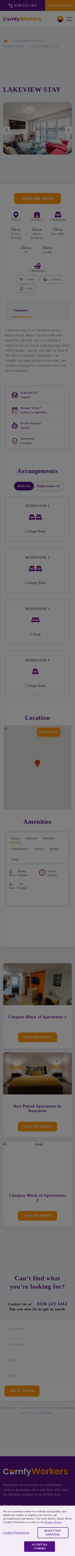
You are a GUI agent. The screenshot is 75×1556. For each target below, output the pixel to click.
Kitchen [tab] (54, 848)
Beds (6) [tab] (24, 486)
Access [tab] (15, 838)
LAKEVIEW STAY (44, 46)
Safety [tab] (15, 859)
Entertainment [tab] (19, 848)
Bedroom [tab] (48, 838)
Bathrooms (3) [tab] (48, 486)
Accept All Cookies (40, 1546)
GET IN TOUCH (22, 1391)
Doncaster (14, 46)
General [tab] (38, 848)
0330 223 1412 (52, 1303)
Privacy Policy (53, 1522)
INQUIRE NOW (37, 198)
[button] (40, 288)
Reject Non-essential (52, 1532)
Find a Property (60, 5)
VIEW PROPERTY (37, 1037)
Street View (48, 731)
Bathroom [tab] (31, 838)
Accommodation (29, 41)
